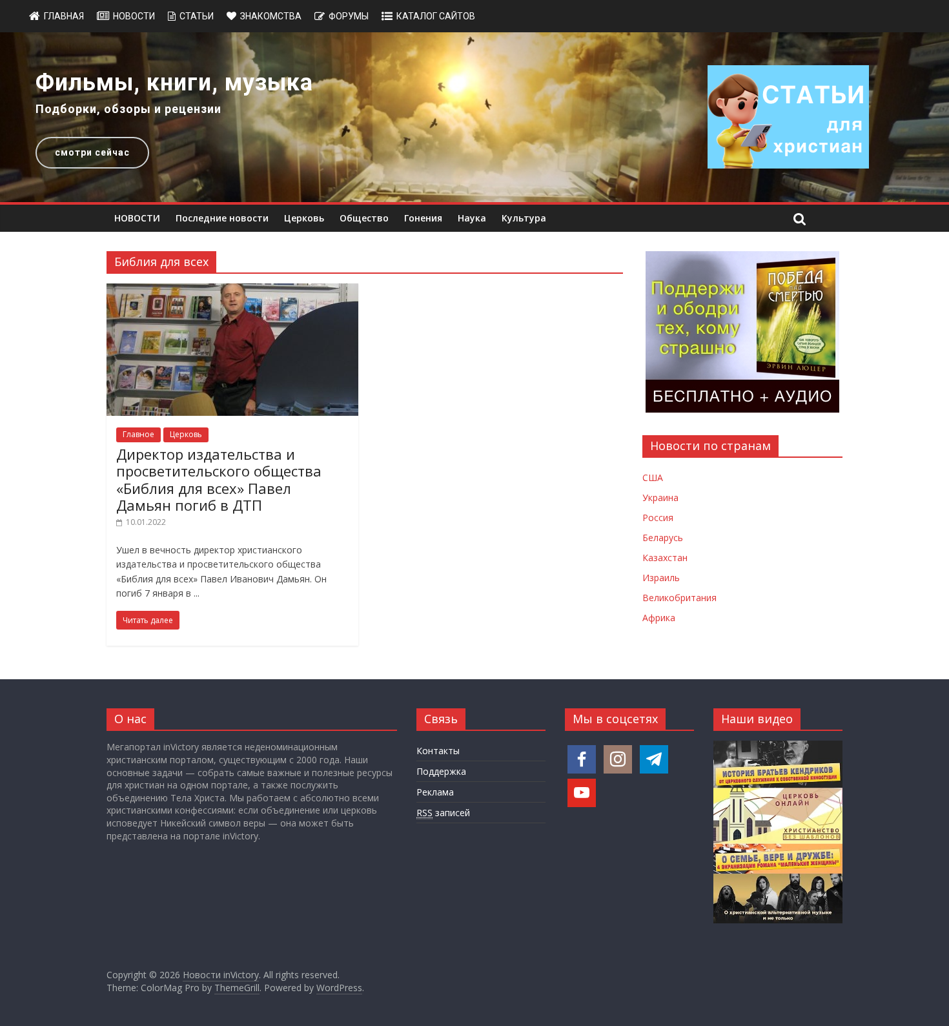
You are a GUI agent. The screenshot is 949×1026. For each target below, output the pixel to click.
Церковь (304, 218)
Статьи (196, 16)
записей (443, 812)
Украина (660, 497)
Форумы (349, 16)
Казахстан (665, 557)
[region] (474, 117)
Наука (472, 218)
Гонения (423, 218)
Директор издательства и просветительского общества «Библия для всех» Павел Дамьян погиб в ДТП (218, 479)
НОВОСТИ (137, 218)
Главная (64, 16)
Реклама (435, 792)
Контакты (438, 750)
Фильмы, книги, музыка (174, 82)
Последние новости (222, 218)
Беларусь (662, 537)
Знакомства (270, 16)
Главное (138, 434)
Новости (134, 16)
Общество (364, 218)
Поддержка (441, 771)
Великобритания (679, 597)
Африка (658, 617)
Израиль (661, 577)
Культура (524, 218)
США (652, 477)
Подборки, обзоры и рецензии (128, 109)
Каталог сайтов (435, 16)
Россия (657, 517)
